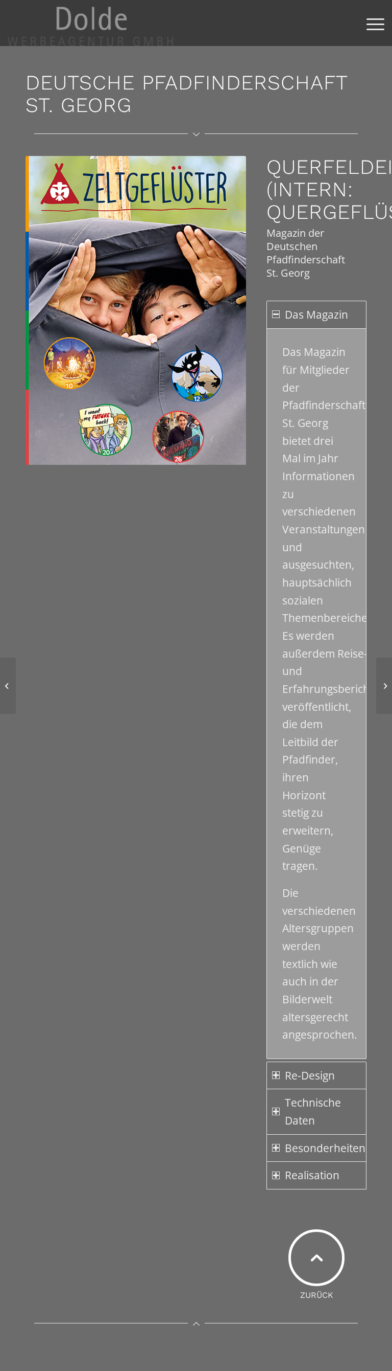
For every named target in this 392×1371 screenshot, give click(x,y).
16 (188, 457)
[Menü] (370, 23)
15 (180, 457)
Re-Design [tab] (310, 1075)
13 (164, 457)
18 (205, 457)
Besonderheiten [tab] (325, 1148)
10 (139, 457)
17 (197, 457)
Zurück (48, 310)
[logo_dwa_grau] (90, 23)
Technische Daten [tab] (313, 1111)
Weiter (223, 310)
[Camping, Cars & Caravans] (384, 686)
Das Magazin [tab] (316, 314)
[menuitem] (370, 23)
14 (172, 457)
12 (156, 457)
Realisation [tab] (312, 1175)
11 (148, 457)
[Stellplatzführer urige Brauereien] (8, 686)
